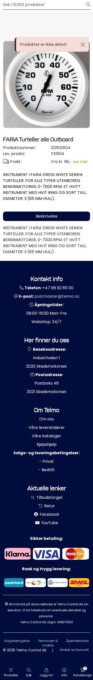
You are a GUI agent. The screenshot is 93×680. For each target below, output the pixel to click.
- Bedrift (46, 470)
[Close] (83, 45)
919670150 (65, 622)
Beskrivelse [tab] (47, 216)
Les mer (80, 162)
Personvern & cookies (48, 643)
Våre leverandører (47, 427)
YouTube (49, 523)
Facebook (49, 514)
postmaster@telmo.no (57, 296)
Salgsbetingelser (17, 641)
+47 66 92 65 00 (57, 288)
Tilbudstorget (49, 497)
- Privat (46, 461)
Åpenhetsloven (77, 641)
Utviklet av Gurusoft (74, 650)
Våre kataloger (46, 436)
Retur (49, 506)
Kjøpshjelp (47, 444)
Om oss (46, 419)
